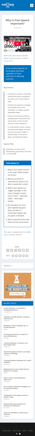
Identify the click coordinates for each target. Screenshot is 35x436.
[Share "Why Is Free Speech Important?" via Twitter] (12, 250)
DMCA (24, 431)
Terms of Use (16, 431)
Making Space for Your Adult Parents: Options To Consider (16, 370)
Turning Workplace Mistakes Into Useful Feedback (17, 361)
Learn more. (8, 61)
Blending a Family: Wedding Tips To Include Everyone (16, 326)
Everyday (6, 338)
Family (5, 329)
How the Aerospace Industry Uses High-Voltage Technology (17, 352)
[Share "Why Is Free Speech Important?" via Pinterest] (19, 250)
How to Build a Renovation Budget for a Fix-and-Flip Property (17, 387)
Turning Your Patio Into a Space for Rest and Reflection (16, 335)
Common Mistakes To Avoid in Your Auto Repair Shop (16, 344)
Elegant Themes (17, 425)
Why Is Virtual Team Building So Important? (14, 379)
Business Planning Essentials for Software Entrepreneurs (15, 405)
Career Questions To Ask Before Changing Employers (14, 309)
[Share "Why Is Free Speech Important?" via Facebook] (8, 250)
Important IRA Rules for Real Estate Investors (16, 413)
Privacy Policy (6, 431)
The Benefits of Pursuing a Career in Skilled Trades (16, 396)
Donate (30, 431)
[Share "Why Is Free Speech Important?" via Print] (27, 250)
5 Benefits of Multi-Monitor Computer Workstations (17, 318)
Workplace (7, 320)
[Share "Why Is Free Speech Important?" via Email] (23, 250)
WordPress (17, 427)
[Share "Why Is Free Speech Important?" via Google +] (16, 250)
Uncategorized (8, 312)
